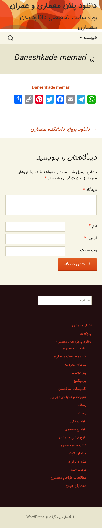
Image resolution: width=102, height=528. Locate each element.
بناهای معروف (75, 365)
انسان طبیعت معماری (70, 357)
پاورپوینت (79, 373)
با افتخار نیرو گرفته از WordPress (51, 517)
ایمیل (90, 238)
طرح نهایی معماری (72, 437)
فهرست (90, 38)
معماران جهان (76, 486)
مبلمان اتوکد (77, 454)
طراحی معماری (75, 429)
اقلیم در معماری (74, 348)
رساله (82, 405)
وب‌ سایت (88, 250)
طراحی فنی (78, 421)
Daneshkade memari (51, 87)
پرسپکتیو (80, 381)
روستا (82, 413)
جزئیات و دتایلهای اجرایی (68, 397)
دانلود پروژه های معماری (74, 342)
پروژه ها (86, 334)
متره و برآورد (77, 462)
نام (93, 226)
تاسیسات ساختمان (72, 389)
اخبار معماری (82, 326)
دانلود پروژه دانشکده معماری (64, 129)
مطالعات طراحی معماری (68, 478)
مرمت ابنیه (78, 470)
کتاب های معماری (73, 445)
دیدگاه (90, 190)
